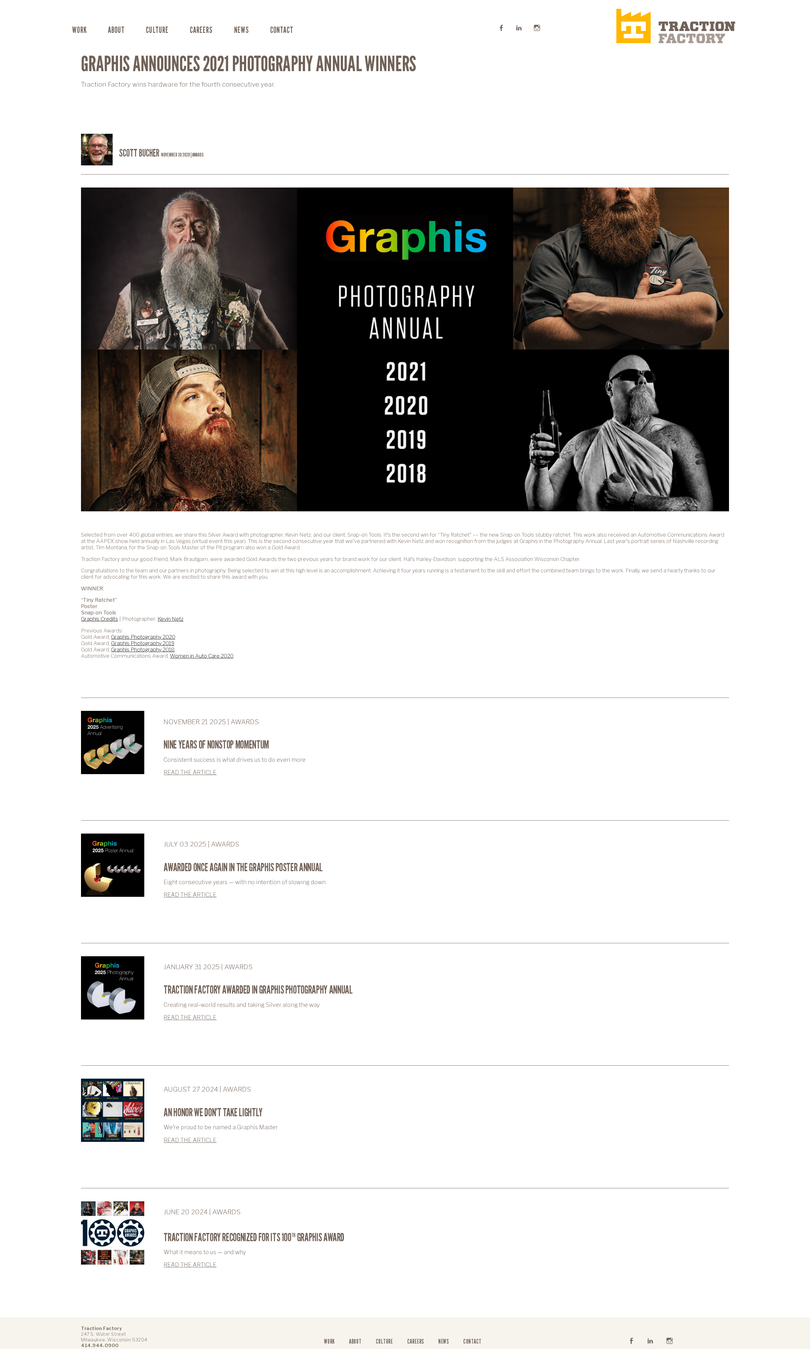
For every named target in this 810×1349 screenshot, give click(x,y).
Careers (201, 30)
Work (79, 30)
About (116, 30)
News (241, 30)
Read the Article (190, 772)
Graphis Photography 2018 (143, 649)
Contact (281, 30)
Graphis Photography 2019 (142, 643)
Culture (157, 30)
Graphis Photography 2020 (143, 637)
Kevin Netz (171, 619)
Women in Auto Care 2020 (202, 656)
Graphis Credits (99, 619)
